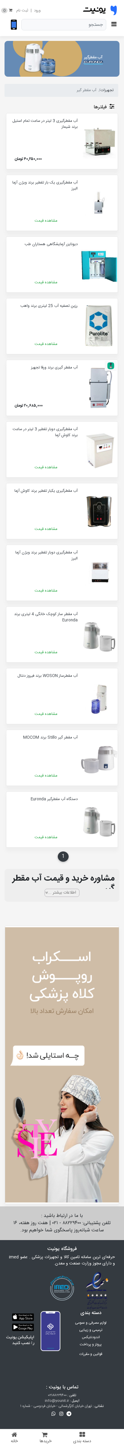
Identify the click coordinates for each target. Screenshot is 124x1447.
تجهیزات (107, 90)
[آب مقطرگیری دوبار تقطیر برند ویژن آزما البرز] (99, 573)
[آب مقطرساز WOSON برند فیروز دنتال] (99, 696)
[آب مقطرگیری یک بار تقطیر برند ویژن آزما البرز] (99, 203)
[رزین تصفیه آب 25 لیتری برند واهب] (99, 326)
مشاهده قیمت (46, 221)
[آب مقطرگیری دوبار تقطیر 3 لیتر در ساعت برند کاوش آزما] (99, 449)
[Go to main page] (100, 10)
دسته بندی (82, 1441)
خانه (14, 1441)
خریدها (45, 1441)
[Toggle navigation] (115, 24)
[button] (69, 1414)
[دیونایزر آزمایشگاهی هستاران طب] (99, 264)
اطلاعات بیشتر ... (62, 892)
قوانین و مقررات (90, 1354)
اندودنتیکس (91, 1337)
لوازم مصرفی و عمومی (91, 1323)
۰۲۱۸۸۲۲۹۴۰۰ (57, 1395)
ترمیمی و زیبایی (90, 1330)
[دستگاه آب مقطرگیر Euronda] (99, 819)
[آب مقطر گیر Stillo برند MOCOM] (99, 758)
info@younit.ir (57, 1401)
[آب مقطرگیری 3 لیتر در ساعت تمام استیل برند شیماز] (99, 141)
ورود (37, 11)
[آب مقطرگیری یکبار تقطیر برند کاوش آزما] (99, 511)
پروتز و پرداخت (91, 1344)
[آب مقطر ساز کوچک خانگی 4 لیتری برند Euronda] (99, 634)
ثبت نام (22, 11)
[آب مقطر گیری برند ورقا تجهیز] (99, 388)
